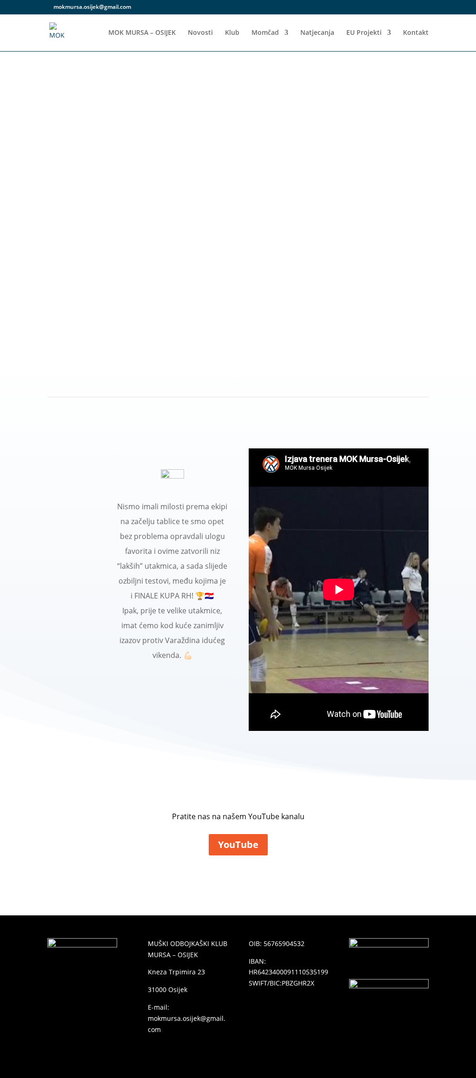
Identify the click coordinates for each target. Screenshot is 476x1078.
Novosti (200, 33)
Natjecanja (317, 33)
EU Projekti (364, 33)
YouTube (238, 844)
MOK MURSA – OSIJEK (142, 33)
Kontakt (416, 33)
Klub (232, 33)
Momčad (265, 33)
